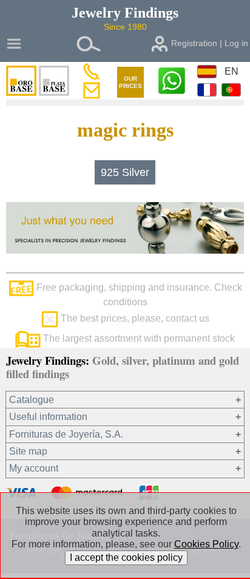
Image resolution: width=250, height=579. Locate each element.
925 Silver (125, 172)
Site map (28, 451)
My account (33, 468)
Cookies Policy (206, 544)
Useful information (48, 416)
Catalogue (31, 399)
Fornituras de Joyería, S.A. (66, 434)
